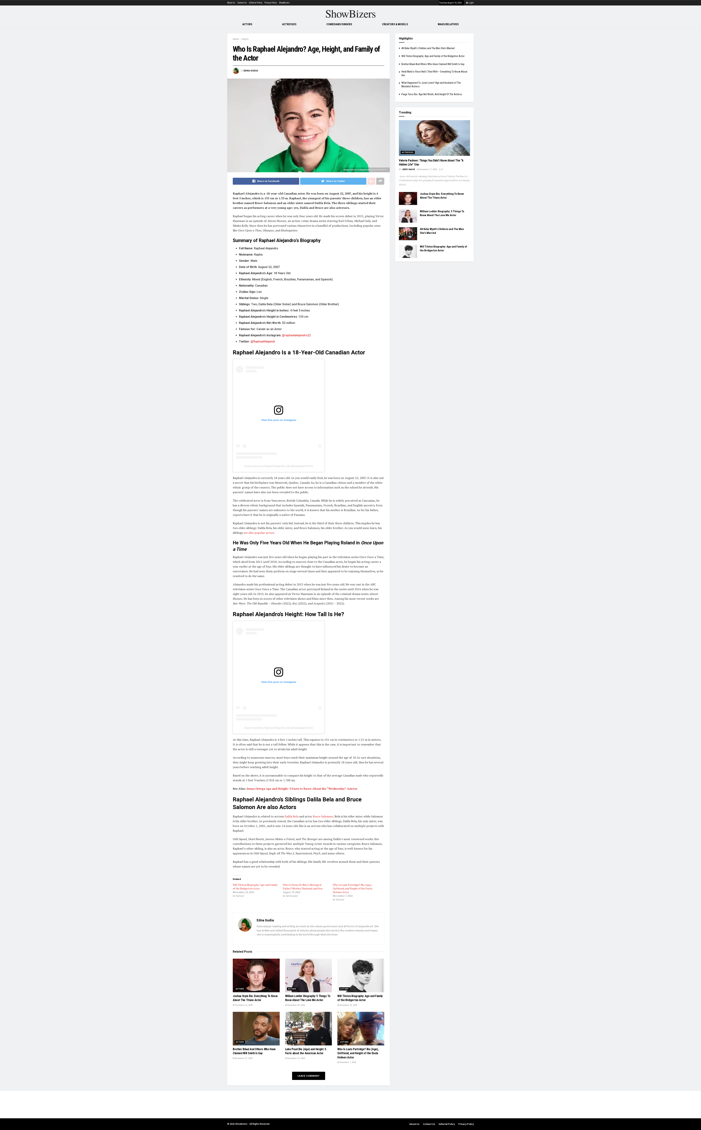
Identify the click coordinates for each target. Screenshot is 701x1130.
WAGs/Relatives (448, 24)
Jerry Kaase (408, 169)
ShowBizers (284, 2)
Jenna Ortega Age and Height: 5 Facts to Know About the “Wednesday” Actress (302, 789)
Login (471, 2)
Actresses (289, 24)
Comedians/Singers (339, 24)
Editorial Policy (255, 2)
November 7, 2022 (347, 1062)
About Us (231, 2)
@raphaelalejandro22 (296, 335)
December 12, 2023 (243, 1005)
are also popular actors (259, 533)
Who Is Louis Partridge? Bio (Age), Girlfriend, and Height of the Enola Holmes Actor (352, 888)
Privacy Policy (271, 2)
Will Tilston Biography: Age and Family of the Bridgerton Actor (255, 886)
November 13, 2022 (296, 1058)
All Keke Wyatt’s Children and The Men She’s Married (428, 48)
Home (236, 39)
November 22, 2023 (348, 1005)
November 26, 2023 (296, 1005)
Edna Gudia (251, 70)
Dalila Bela (291, 816)
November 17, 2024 (428, 169)
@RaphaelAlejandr (263, 341)
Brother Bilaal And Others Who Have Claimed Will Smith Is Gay (432, 64)
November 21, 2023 (243, 1058)
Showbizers (241, 1124)
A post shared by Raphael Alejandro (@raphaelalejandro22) (278, 466)
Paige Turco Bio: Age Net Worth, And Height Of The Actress (431, 94)
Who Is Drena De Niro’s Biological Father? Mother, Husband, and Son (302, 886)
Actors (247, 24)
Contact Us (242, 2)
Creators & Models (395, 24)
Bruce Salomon (323, 816)
